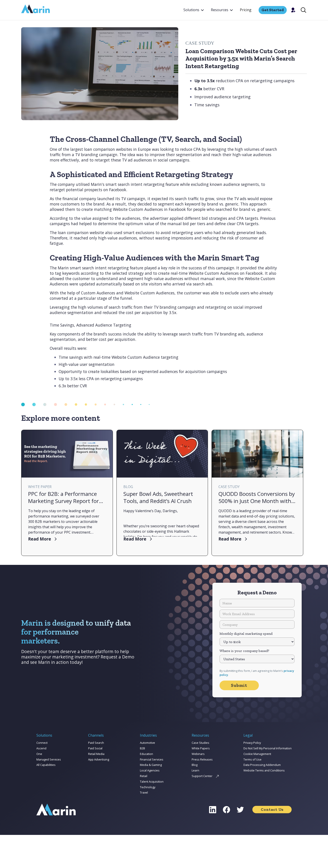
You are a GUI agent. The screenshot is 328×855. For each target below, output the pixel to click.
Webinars (198, 754)
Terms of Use (252, 759)
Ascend (41, 748)
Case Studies (200, 743)
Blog (194, 765)
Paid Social (95, 748)
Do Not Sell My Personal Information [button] (267, 748)
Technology (147, 787)
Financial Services (151, 759)
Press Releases (202, 759)
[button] (193, 10)
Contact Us (272, 809)
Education (146, 754)
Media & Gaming (151, 765)
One (39, 754)
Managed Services (48, 759)
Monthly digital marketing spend (246, 633)
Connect (42, 743)
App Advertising (98, 759)
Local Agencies (150, 770)
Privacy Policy (252, 743)
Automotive (147, 743)
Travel (144, 792)
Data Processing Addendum (262, 765)
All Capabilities (46, 765)
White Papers (201, 748)
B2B (142, 748)
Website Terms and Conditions (264, 770)
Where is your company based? (244, 651)
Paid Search (96, 743)
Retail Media (96, 754)
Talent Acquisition (152, 782)
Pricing (245, 9)
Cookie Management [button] (257, 754)
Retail (143, 776)
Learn (195, 770)
